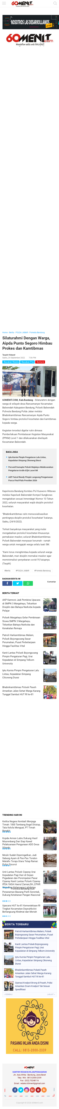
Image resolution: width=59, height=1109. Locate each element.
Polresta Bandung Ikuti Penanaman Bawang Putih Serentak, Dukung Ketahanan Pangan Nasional (21, 891)
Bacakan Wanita (11, 362)
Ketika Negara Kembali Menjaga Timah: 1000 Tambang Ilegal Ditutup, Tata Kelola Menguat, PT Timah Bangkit (21, 826)
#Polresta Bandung (42, 571)
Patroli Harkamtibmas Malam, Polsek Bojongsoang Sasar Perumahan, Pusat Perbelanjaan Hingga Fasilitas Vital (34, 934)
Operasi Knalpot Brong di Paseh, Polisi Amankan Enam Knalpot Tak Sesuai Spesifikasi (33, 986)
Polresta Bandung (37, 332)
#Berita (7, 571)
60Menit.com (37, 1103)
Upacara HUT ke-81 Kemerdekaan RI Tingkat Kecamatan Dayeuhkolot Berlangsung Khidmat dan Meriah (21, 908)
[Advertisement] (29, 193)
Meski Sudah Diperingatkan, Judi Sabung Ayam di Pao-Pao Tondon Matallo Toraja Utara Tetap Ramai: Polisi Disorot (20, 860)
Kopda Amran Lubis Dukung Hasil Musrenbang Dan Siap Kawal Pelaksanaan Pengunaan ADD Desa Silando (20, 843)
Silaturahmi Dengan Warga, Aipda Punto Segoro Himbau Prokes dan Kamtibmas (27, 343)
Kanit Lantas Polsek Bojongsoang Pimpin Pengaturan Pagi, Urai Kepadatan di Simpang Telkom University (35, 947)
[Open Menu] (4, 3)
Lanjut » (51, 994)
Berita (11, 332)
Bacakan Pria (27, 362)
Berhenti (40, 362)
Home (5, 332)
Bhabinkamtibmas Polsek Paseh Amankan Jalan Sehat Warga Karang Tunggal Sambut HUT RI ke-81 (33, 973)
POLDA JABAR (22, 332)
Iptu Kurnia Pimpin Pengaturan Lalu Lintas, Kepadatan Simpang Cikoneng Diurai (33, 960)
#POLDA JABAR (22, 571)
